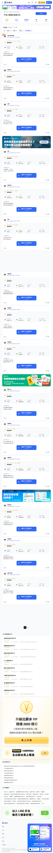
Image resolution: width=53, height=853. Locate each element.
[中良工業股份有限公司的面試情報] (46, 20)
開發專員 (9, 538)
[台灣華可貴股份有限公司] (26, 677)
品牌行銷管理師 (10, 35)
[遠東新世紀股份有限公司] (26, 640)
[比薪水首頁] (5, 823)
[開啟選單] (2, 2)
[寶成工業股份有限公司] (26, 669)
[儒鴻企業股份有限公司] (26, 654)
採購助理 (9, 273)
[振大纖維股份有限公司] (26, 684)
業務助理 (9, 69)
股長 (8, 151)
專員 (8, 219)
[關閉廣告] (49, 825)
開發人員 (9, 389)
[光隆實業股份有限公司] (26, 692)
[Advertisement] (26, 261)
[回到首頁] (5, 12)
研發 (8, 103)
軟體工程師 (9, 573)
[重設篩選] (4, 31)
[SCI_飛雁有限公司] (26, 662)
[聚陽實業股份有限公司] (26, 647)
